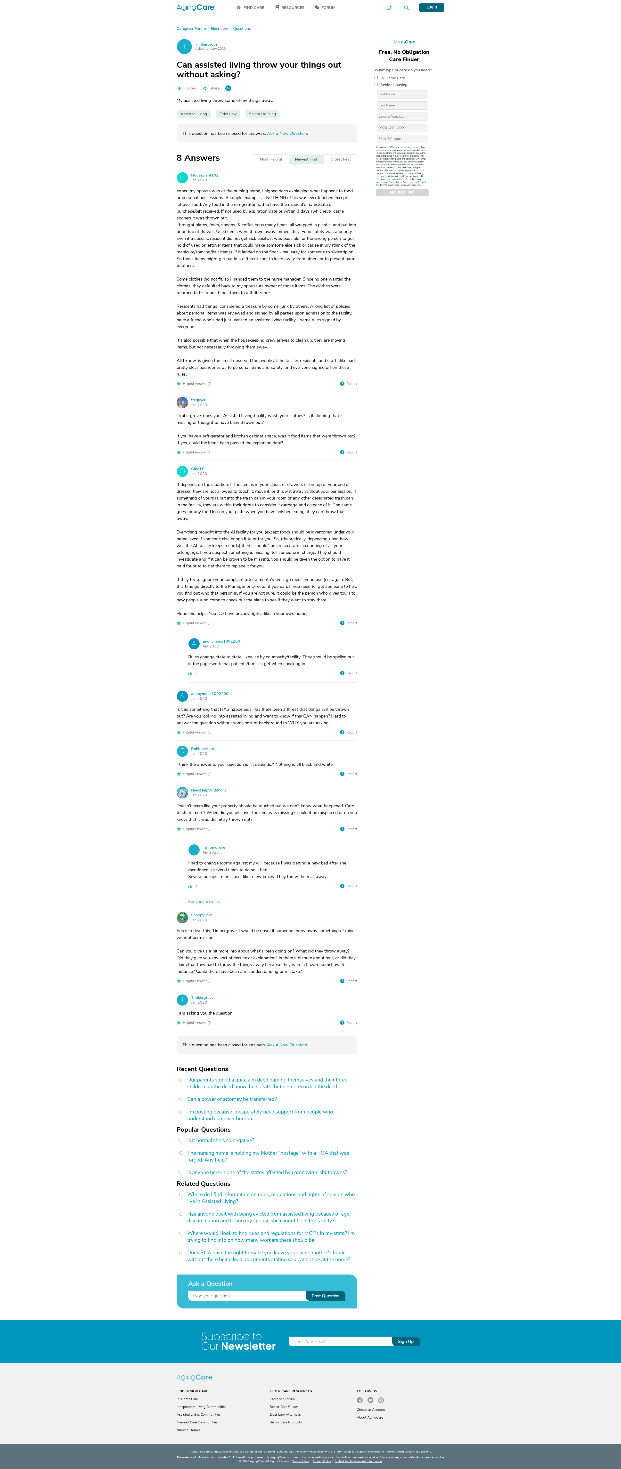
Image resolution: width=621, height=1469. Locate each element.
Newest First (306, 159)
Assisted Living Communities (199, 1414)
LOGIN (432, 7)
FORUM (328, 7)
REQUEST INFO (402, 192)
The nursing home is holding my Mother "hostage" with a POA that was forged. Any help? (268, 1156)
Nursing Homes (188, 1430)
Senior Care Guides (284, 1406)
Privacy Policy (395, 182)
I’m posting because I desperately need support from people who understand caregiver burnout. (260, 1115)
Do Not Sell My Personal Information (358, 1461)
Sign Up (406, 1341)
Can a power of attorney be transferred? (232, 1099)
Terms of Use (300, 1461)
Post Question (326, 1296)
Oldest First (341, 159)
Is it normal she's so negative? (220, 1140)
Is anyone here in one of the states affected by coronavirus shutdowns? (267, 1172)
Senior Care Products (286, 1422)
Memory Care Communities (197, 1422)
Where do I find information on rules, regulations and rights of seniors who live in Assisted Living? (271, 1198)
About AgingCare (370, 1417)
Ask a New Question (287, 133)
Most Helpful (271, 159)
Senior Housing (394, 84)
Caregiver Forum (282, 1399)
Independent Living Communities (201, 1406)
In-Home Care (393, 78)
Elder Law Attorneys (285, 1414)
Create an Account (371, 1409)
